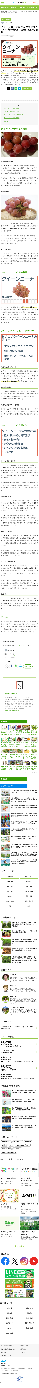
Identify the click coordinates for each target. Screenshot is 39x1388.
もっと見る (19, 1246)
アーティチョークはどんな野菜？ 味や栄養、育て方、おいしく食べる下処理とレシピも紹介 (34, 756)
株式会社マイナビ (5, 1365)
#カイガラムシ (18, 1141)
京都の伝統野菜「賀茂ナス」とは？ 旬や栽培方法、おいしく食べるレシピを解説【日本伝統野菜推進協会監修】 (26, 768)
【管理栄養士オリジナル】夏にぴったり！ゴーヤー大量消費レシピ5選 (19, 768)
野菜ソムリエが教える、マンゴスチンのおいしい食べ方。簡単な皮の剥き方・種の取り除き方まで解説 (19, 744)
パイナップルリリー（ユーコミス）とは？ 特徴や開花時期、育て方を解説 (12, 744)
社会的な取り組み (21, 1368)
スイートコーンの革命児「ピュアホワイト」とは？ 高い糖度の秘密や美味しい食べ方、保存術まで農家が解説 (26, 732)
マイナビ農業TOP (5, 11)
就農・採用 (29, 896)
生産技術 (10, 881)
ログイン (35, 2)
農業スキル (14, 7)
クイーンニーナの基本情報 (11, 108)
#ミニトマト (17, 1148)
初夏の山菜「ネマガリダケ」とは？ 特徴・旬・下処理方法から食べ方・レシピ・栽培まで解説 (4, 756)
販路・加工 (10, 886)
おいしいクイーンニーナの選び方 (13, 114)
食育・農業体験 (14, 11)
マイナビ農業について (7, 1345)
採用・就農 (30, 7)
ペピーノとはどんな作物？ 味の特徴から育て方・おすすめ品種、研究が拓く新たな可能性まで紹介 (26, 756)
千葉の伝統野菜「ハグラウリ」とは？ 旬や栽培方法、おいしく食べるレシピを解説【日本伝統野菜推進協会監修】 (34, 768)
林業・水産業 (29, 901)
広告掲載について (6, 1356)
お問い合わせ (24, 1352)
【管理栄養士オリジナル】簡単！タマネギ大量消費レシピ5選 (11, 756)
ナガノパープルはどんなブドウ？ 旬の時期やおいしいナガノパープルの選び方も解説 (12, 732)
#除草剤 (4, 1145)
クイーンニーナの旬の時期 (11, 111)
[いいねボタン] (2, 23)
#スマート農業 (6, 1148)
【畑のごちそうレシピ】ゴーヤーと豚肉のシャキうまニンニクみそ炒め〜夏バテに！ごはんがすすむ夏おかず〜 (11, 768)
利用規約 (23, 1349)
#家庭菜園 (12, 658)
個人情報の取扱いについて (8, 1349)
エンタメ (10, 896)
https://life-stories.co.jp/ (12, 710)
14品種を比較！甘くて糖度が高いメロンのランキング (4, 744)
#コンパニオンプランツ (23, 1145)
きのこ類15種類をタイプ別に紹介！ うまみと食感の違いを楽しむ (4, 768)
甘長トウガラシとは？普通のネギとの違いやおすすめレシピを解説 (34, 732)
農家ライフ (10, 891)
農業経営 (22, 7)
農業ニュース (5, 7)
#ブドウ (7, 658)
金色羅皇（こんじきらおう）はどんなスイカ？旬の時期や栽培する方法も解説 (26, 744)
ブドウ (4, 36)
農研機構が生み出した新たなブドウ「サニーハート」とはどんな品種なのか (19, 732)
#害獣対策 (28, 1141)
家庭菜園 (11, 36)
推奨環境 (3, 1352)
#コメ (11, 1145)
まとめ (6, 121)
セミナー (28, 906)
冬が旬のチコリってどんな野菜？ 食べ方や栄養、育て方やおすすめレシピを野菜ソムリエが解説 (34, 744)
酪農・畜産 (29, 886)
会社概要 (3, 1368)
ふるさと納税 (10, 901)
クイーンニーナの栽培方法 (11, 118)
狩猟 (10, 906)
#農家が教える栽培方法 (9, 1152)
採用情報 (30, 1368)
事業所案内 (11, 1368)
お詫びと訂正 (24, 1345)
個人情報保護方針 (15, 1370)
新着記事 (10, 876)
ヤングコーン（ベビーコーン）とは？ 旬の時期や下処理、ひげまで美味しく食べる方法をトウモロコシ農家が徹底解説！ (19, 756)
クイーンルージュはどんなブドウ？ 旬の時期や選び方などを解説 (4, 732)
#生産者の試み (6, 1141)
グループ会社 (4, 1370)
